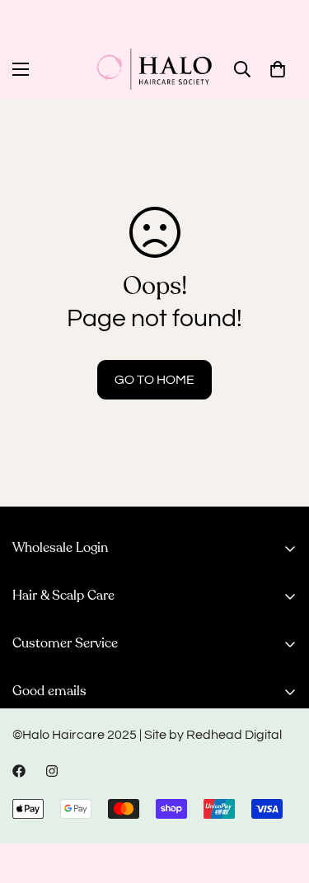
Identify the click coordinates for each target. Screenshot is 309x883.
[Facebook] (19, 771)
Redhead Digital (234, 734)
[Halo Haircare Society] (154, 69)
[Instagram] (52, 771)
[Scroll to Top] (279, 795)
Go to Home (154, 379)
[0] (278, 69)
